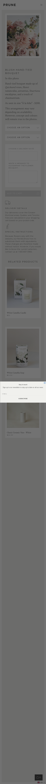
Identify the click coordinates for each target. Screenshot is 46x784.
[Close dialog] (45, 383)
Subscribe (22, 398)
